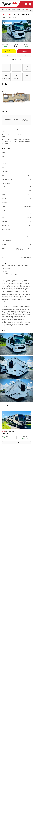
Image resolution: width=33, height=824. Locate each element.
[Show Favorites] (30, 9)
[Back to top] (3, 821)
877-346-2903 (16, 60)
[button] (3, 421)
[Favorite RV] (28, 23)
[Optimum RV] (10, 4)
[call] (26, 4)
